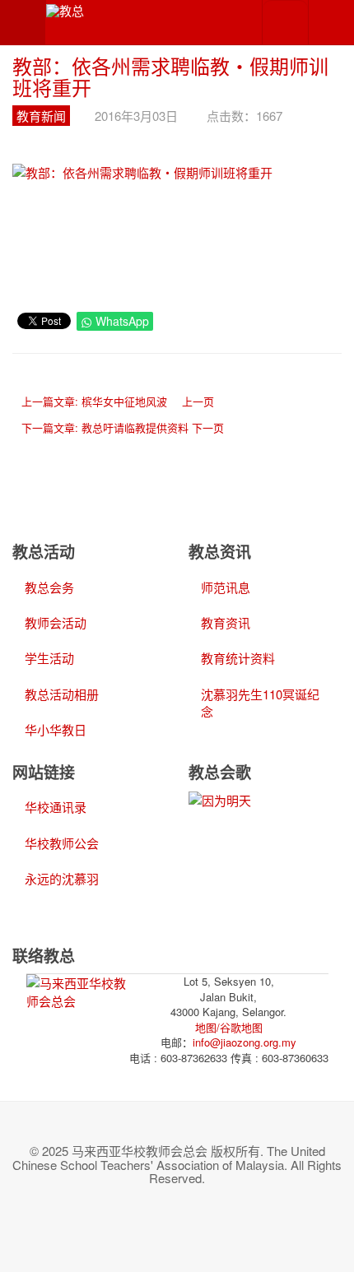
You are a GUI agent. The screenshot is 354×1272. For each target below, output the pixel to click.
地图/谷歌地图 (229, 1027)
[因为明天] (220, 798)
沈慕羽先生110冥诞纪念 (260, 702)
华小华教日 (55, 729)
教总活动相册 (62, 694)
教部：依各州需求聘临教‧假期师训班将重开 (170, 76)
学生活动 (49, 657)
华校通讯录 (55, 806)
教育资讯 (225, 622)
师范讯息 (225, 587)
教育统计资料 (238, 657)
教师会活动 (55, 622)
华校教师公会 (62, 843)
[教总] (65, 9)
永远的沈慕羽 (62, 878)
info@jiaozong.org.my (244, 1042)
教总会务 (49, 587)
